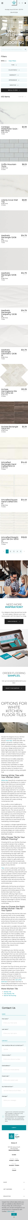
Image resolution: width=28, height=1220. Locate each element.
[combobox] (12, 49)
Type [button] (12, 65)
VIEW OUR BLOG (12, 621)
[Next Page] (24, 551)
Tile (18, 18)
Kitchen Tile (7, 992)
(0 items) (25, 3)
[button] (19, 3)
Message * (4, 1096)
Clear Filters (12, 61)
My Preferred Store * (7, 1086)
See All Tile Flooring (10, 995)
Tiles (2, 868)
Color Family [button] (12, 70)
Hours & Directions (14, 1150)
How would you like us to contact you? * (12, 1045)
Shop (5, 1182)
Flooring (12, 18)
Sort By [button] (21, 96)
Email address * (6, 1065)
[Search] (25, 49)
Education (7, 1196)
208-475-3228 (14, 12)
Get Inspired (7, 1189)
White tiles (4, 780)
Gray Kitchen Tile (9, 993)
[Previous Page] (3, 551)
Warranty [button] (12, 75)
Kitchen (24, 18)
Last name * (5, 1029)
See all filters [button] (13, 90)
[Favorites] (22, 3)
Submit (14, 1127)
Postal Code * (5, 1076)
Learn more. (11, 1211)
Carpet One (4, 18)
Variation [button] (13, 85)
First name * (5, 1018)
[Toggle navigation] (2, 3)
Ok (14, 1214)
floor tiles (9, 740)
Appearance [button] (13, 80)
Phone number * (6, 1055)
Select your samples (12, 688)
